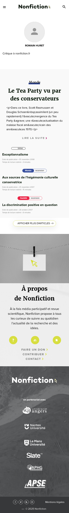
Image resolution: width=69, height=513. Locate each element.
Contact (33, 359)
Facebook (15, 502)
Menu (4, 7)
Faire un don (33, 349)
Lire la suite (33, 138)
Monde (28, 170)
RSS (26, 502)
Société (23, 198)
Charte (56, 338)
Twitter (21, 502)
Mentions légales (54, 502)
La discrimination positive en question (29, 205)
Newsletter (32, 502)
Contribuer (33, 354)
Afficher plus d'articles (33, 223)
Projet (12, 338)
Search (64, 7)
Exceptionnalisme (15, 154)
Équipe (34, 338)
